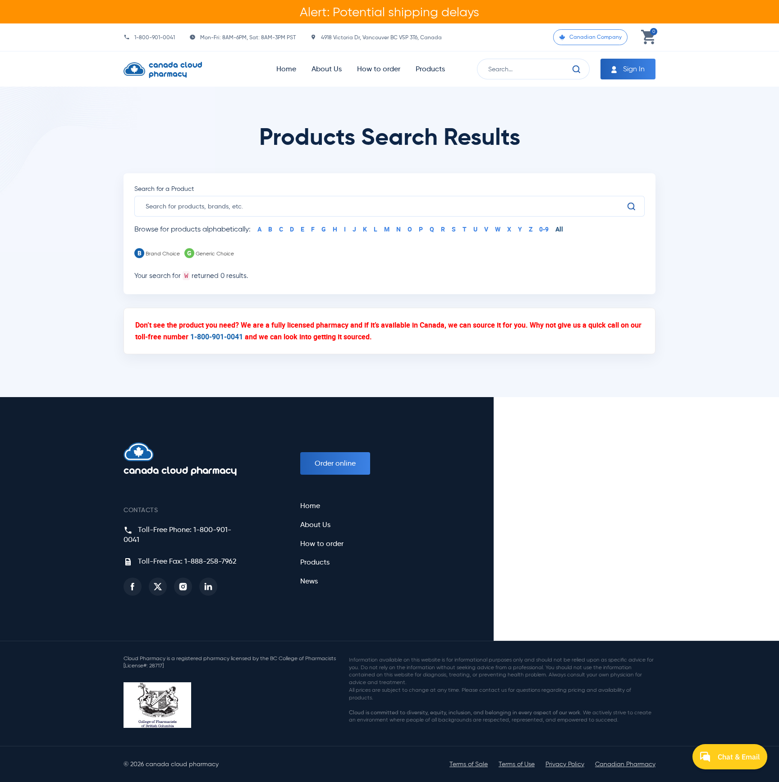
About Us (327, 69)
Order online (335, 463)
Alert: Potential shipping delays (389, 11)
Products (430, 69)
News (309, 581)
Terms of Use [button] (517, 764)
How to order (378, 69)
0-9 (544, 229)
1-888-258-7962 (210, 561)
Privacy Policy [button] (564, 764)
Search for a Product (164, 189)
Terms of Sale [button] (468, 764)
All (559, 229)
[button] (133, 587)
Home (286, 69)
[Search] (576, 69)
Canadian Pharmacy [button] (625, 764)
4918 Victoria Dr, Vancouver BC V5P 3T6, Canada (381, 37)
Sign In (633, 69)
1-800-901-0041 (154, 37)
